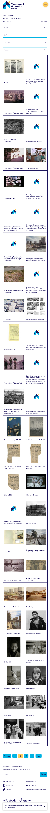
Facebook (9, 785)
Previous (7, 756)
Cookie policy (31, 781)
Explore (10, 15)
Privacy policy (31, 785)
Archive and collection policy (36, 790)
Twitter (8, 790)
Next (38, 756)
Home (4, 15)
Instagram (9, 781)
